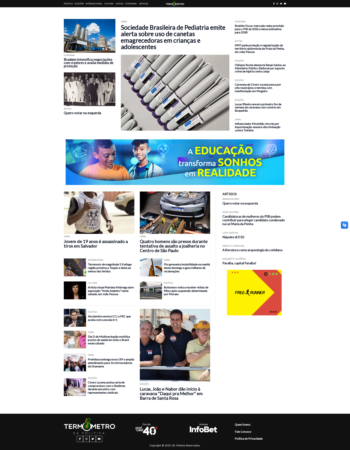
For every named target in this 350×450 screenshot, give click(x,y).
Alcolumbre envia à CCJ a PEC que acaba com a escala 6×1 (109, 317)
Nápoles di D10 (233, 237)
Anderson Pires (230, 199)
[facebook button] (274, 3)
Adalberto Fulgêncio (234, 258)
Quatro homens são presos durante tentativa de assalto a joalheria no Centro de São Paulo (174, 246)
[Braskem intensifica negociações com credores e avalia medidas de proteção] (89, 36)
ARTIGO (67, 108)
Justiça (119, 3)
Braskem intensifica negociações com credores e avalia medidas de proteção (88, 62)
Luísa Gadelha (230, 232)
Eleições (79, 3)
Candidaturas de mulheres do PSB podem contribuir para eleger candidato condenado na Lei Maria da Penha (253, 220)
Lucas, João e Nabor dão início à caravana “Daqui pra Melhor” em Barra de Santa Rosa (171, 393)
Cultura (109, 3)
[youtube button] (285, 3)
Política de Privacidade (249, 438)
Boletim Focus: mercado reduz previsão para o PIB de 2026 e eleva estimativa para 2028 (259, 29)
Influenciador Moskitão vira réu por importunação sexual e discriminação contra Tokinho (257, 127)
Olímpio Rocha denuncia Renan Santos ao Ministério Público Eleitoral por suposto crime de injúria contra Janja (260, 68)
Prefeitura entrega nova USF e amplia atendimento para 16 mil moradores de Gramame (111, 363)
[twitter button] (281, 3)
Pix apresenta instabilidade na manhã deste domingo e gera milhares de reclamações (187, 267)
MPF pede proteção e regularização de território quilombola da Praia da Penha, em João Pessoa (259, 48)
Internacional (94, 3)
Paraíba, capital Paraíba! (239, 263)
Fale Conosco (243, 431)
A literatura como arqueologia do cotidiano (252, 250)
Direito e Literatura (233, 245)
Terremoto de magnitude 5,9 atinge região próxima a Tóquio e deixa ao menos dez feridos (110, 267)
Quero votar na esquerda (82, 113)
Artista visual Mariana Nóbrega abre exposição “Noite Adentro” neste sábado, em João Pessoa (111, 290)
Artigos (143, 3)
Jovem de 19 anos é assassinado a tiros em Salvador (96, 243)
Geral (124, 21)
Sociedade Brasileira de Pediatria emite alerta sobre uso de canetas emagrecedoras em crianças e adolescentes (173, 37)
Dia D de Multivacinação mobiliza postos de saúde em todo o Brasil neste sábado (109, 340)
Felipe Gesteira (230, 212)
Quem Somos (242, 424)
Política (68, 3)
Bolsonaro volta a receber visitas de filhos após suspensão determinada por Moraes (186, 290)
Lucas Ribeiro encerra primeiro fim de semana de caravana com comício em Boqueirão (258, 107)
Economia (131, 3)
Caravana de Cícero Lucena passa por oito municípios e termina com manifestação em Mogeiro (258, 88)
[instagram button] (277, 3)
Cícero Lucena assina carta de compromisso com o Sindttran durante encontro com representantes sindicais (106, 387)
